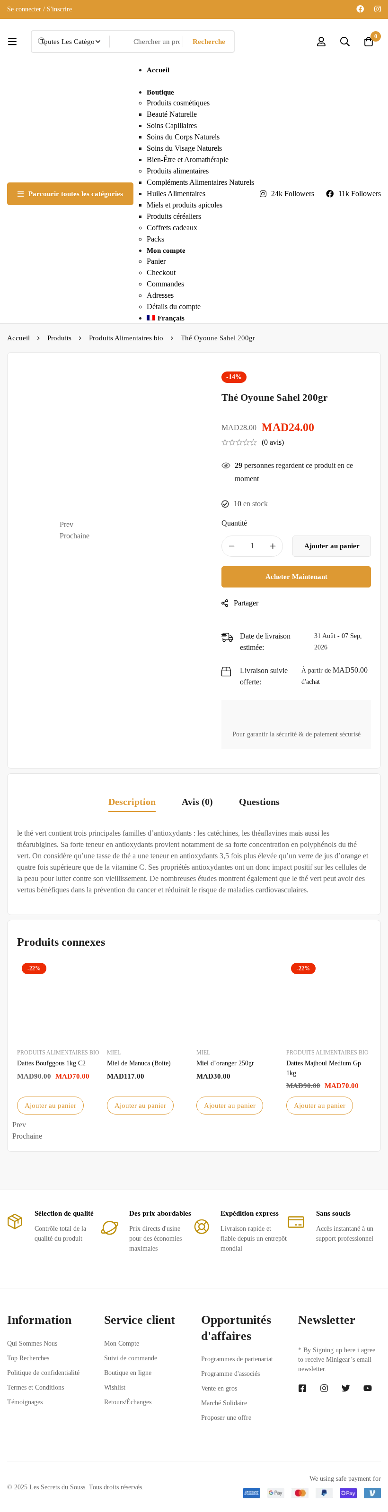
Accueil (18, 338)
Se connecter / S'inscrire (39, 9)
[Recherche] (345, 41)
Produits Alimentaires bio (126, 338)
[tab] (132, 802)
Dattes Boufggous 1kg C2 (51, 1063)
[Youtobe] (367, 1388)
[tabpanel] (194, 862)
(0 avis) (273, 442)
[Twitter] (346, 1388)
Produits (59, 338)
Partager (246, 603)
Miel (114, 1052)
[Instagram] (377, 9)
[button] (133, 524)
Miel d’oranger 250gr (225, 1063)
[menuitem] (200, 318)
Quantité (234, 523)
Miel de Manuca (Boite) (139, 1063)
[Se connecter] (321, 41)
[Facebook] (360, 9)
